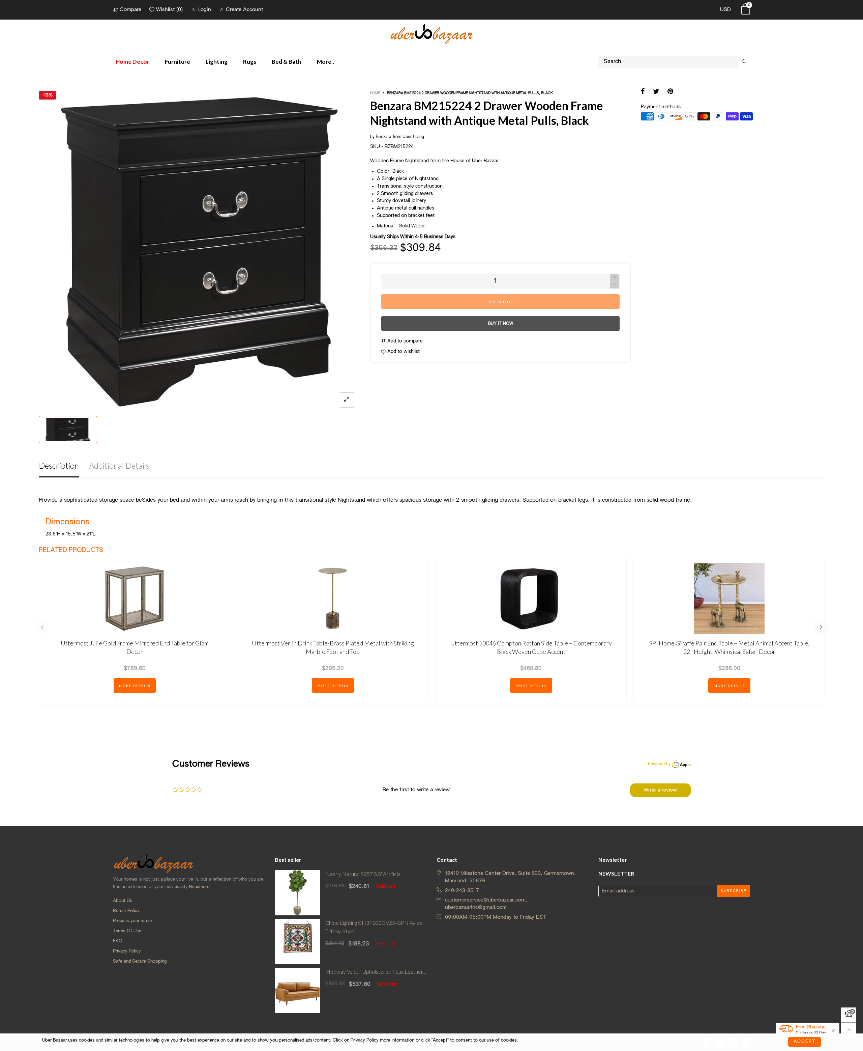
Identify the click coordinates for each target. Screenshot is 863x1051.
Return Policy (126, 911)
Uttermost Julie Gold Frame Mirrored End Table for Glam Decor (135, 647)
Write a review (660, 790)
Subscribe (733, 891)
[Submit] (744, 62)
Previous (42, 627)
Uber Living (413, 137)
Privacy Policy (127, 951)
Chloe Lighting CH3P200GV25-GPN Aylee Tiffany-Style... (373, 926)
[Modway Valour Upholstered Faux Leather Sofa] (297, 990)
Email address (618, 890)
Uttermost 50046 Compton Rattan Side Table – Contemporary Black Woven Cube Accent (531, 647)
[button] (614, 285)
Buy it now (500, 324)
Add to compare (404, 341)
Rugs (249, 61)
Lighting (217, 61)
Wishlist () (169, 9)
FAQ (117, 941)
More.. (325, 61)
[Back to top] (848, 1030)
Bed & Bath (286, 61)
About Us (122, 900)
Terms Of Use (127, 931)
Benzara (383, 137)
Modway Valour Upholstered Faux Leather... (375, 971)
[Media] (347, 400)
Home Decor (132, 61)
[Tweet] (656, 92)
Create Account (244, 9)
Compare (130, 9)
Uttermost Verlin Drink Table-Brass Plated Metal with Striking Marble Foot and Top (333, 647)
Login (204, 9)
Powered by (659, 764)
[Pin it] (670, 92)
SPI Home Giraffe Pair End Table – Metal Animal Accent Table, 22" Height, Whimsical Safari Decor (729, 647)
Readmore (199, 887)
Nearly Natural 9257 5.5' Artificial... (365, 873)
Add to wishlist (403, 351)
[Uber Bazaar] (431, 33)
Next (821, 627)
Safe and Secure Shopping (140, 961)
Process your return (132, 921)
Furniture (177, 61)
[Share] (643, 92)
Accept (804, 1042)
